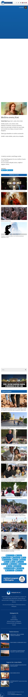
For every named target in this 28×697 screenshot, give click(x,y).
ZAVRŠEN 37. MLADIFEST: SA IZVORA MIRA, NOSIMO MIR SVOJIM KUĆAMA (14, 533)
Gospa (24, 557)
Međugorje (22, 559)
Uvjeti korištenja (14, 619)
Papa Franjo (20, 562)
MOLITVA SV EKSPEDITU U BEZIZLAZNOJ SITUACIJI (12, 206)
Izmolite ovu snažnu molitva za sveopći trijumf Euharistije (13, 191)
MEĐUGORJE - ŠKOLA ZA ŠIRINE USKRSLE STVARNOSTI (17, 635)
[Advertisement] (14, 24)
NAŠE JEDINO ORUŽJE (15, 673)
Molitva (4, 170)
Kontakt (14, 625)
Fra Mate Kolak (16, 557)
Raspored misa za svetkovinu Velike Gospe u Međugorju (11, 498)
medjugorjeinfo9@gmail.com (16, 694)
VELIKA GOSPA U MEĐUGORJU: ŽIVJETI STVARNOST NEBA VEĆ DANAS (13, 428)
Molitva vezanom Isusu (6, 221)
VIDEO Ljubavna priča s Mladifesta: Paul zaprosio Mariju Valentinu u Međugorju (13, 462)
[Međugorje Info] (7, 2)
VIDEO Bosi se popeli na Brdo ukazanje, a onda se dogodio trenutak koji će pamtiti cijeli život (13, 409)
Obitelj (13, 562)
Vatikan (9, 566)
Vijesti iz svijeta (10, 570)
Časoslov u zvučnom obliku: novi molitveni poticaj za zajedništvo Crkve (12, 236)
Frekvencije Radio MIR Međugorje (14, 623)
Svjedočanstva (22, 564)
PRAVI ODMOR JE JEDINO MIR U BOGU (18, 642)
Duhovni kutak (11, 555)
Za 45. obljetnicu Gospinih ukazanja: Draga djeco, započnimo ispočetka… (17, 651)
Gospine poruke (7, 559)
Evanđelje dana (6, 557)
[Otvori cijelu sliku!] (14, 108)
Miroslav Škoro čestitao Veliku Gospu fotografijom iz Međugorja (13, 445)
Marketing (14, 617)
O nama (14, 616)
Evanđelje (19, 555)
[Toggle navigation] (25, 7)
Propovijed (5, 564)
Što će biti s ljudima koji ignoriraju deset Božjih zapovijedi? (18, 665)
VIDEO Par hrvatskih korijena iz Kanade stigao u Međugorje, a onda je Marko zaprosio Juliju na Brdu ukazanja (13, 515)
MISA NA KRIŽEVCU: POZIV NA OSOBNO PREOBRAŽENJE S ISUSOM (10, 550)
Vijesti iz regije (20, 568)
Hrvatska (15, 559)
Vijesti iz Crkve (17, 566)
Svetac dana (13, 564)
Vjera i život (19, 570)
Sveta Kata (10, 170)
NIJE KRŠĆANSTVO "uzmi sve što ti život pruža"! (18, 681)
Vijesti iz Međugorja (9, 568)
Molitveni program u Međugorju (14, 621)
